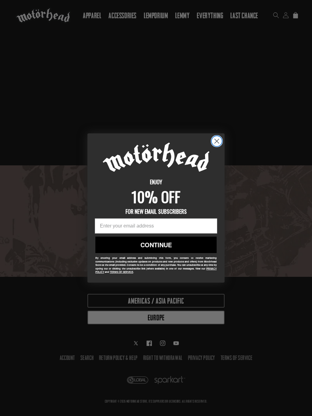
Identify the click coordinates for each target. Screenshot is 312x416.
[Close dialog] (216, 141)
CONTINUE (156, 244)
